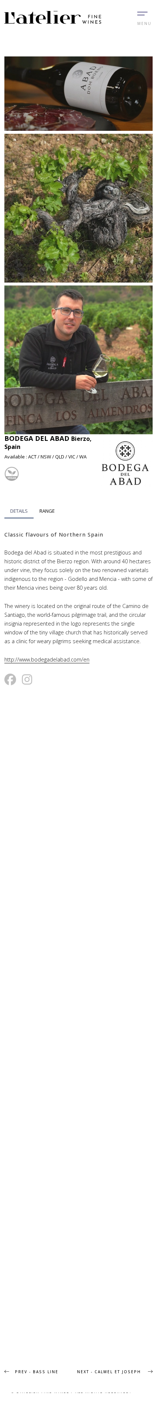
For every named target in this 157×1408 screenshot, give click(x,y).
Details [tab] (19, 511)
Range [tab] (47, 511)
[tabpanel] (78, 597)
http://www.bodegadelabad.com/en (46, 659)
